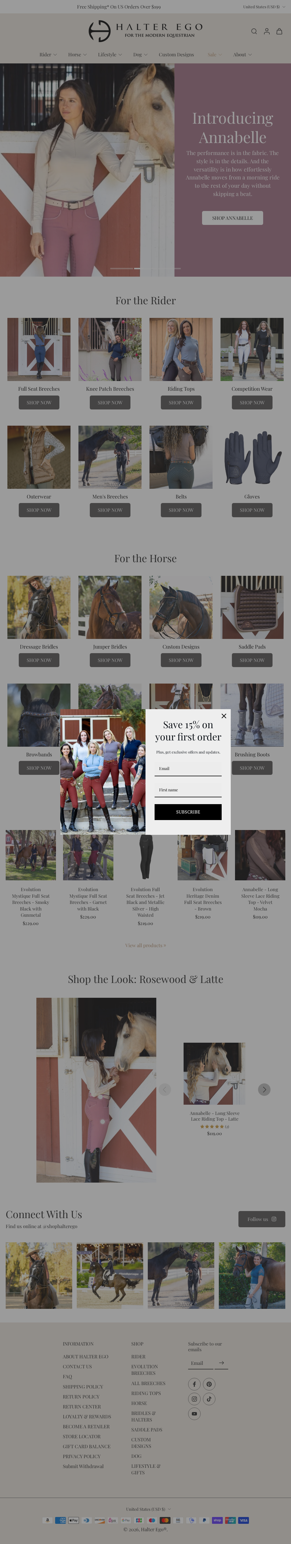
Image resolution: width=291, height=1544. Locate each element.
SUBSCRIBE (188, 812)
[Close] (224, 716)
